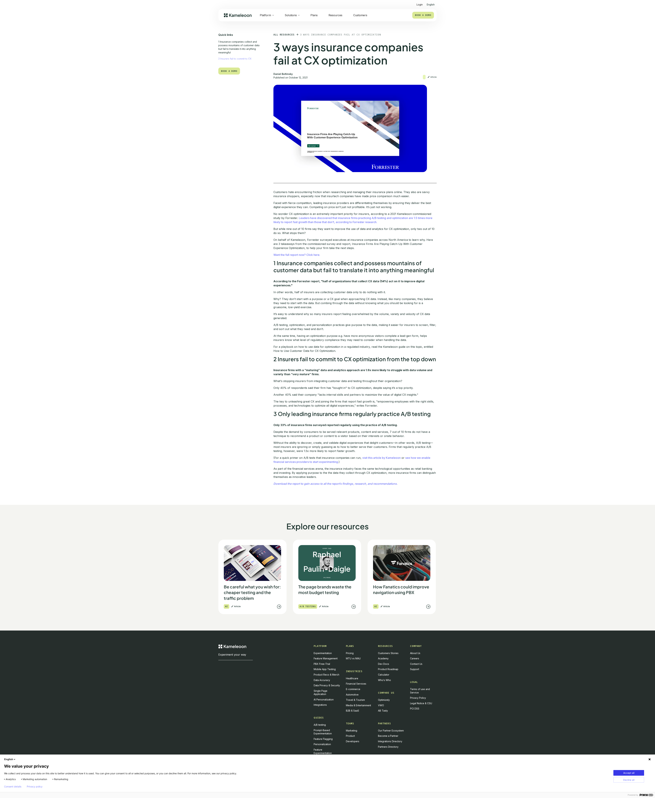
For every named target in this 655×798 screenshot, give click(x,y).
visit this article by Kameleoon (381, 457)
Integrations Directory (390, 741)
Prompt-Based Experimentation (323, 732)
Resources (335, 15)
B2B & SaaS (352, 710)
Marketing (351, 730)
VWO (381, 705)
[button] (431, 3)
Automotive (352, 694)
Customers (360, 15)
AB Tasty (383, 710)
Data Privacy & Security (327, 685)
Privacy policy (34, 786)
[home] (238, 15)
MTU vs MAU (353, 658)
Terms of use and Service (420, 691)
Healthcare (352, 678)
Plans (314, 15)
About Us (415, 653)
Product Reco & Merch (326, 674)
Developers (352, 741)
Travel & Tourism (355, 699)
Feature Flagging (323, 738)
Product (350, 735)
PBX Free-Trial (322, 663)
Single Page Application (320, 692)
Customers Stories (388, 653)
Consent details (12, 786)
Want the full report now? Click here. (296, 255)
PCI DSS (414, 708)
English (8, 759)
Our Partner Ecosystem (391, 730)
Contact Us (416, 663)
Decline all (628, 779)
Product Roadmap (388, 669)
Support (414, 669)
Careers (414, 658)
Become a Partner (388, 735)
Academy (383, 658)
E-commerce (353, 689)
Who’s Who (384, 680)
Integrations (320, 704)
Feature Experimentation (323, 751)
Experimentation (323, 653)
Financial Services (356, 683)
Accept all (628, 772)
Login (420, 4)
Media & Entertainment (358, 705)
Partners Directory (388, 746)
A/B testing (320, 724)
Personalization (322, 744)
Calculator (383, 674)
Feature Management (326, 658)
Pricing (350, 653)
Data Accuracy (322, 680)
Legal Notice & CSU (421, 703)
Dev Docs (383, 663)
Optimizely (384, 699)
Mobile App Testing (325, 669)
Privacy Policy (418, 697)
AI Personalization (324, 699)
